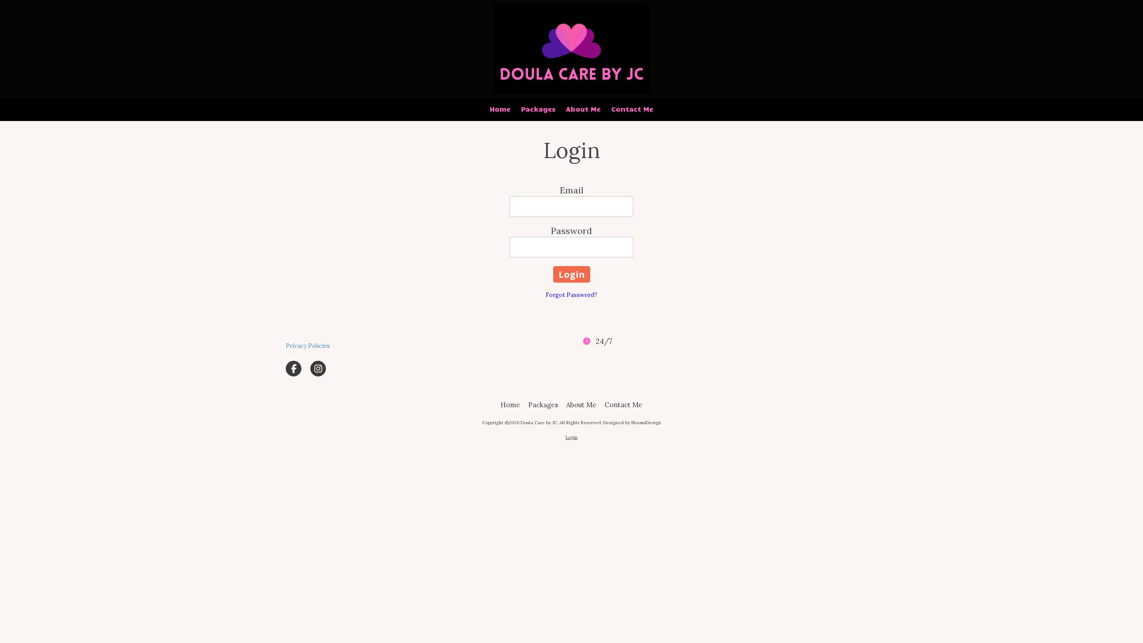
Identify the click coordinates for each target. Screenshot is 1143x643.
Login (572, 437)
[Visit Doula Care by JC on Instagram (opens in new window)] (318, 368)
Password (571, 230)
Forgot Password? (571, 295)
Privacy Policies (308, 346)
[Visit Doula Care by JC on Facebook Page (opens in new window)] (293, 368)
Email (572, 190)
